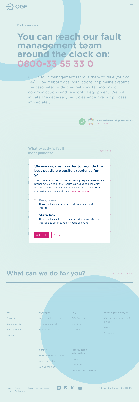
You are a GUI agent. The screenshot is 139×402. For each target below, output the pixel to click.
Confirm (58, 235)
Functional (48, 200)
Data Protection (80, 190)
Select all (41, 235)
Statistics (47, 215)
